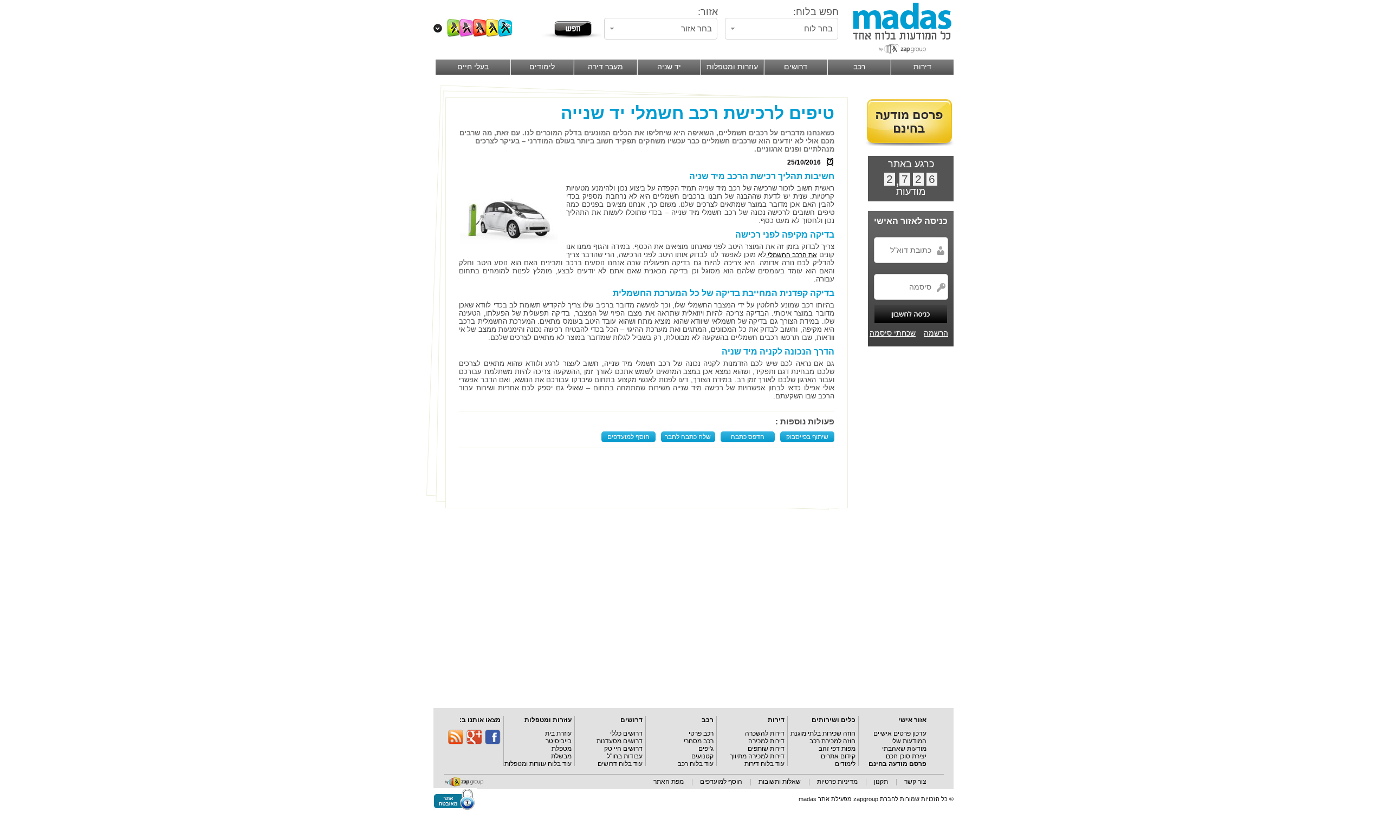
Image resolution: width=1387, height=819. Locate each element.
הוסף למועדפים (628, 437)
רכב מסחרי (699, 741)
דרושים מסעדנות (620, 741)
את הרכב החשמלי (791, 255)
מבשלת (561, 756)
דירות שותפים (766, 748)
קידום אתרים (838, 756)
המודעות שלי (908, 741)
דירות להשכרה (765, 733)
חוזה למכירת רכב (832, 741)
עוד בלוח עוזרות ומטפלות (538, 764)
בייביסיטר (559, 741)
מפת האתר (668, 781)
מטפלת (562, 748)
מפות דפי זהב (837, 748)
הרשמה (936, 333)
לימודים (845, 764)
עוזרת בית (558, 733)
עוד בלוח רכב (696, 764)
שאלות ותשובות (780, 781)
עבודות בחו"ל (625, 756)
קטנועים (702, 756)
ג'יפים (706, 748)
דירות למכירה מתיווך (757, 756)
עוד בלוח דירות (764, 764)
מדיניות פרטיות (837, 781)
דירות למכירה (766, 741)
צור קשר (915, 781)
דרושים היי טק (623, 748)
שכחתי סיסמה (893, 333)
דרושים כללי (626, 733)
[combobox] (781, 29)
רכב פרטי (701, 733)
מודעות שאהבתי (904, 748)
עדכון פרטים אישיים (899, 733)
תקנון (881, 781)
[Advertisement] (649, 478)
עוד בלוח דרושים (620, 764)
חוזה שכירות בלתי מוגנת (822, 733)
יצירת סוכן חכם (906, 756)
